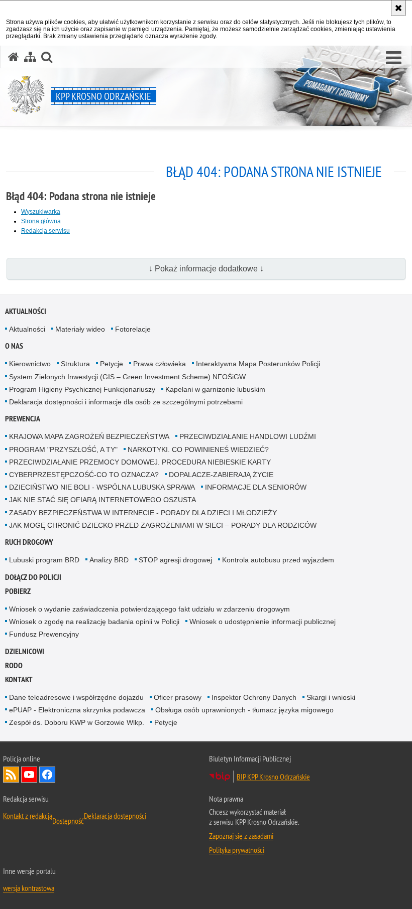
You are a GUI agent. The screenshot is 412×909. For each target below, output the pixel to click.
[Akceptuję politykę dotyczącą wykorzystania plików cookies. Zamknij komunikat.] (398, 8)
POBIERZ (18, 591)
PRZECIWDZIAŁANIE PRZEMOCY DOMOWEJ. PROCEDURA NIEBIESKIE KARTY (140, 462)
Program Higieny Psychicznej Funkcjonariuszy (82, 389)
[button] (393, 58)
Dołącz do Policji (33, 577)
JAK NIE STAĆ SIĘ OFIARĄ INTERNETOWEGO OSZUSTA (102, 500)
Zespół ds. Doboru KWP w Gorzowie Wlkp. (76, 722)
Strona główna (41, 221)
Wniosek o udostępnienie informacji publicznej (262, 622)
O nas (14, 346)
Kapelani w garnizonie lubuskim (215, 389)
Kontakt (19, 679)
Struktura (75, 364)
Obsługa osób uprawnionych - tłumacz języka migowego (244, 710)
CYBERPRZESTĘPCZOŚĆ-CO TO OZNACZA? (84, 475)
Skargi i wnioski (330, 697)
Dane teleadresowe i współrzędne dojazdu (76, 697)
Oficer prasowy (177, 697)
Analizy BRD (109, 560)
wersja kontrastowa (28, 888)
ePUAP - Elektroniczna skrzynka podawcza (77, 710)
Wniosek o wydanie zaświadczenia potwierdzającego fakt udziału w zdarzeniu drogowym (149, 609)
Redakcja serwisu (45, 230)
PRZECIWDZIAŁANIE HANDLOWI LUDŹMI (247, 436)
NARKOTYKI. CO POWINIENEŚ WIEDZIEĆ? (198, 449)
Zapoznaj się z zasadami (241, 836)
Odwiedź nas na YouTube (29, 775)
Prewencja (22, 418)
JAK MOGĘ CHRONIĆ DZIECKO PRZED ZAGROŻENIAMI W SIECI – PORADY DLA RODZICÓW (163, 525)
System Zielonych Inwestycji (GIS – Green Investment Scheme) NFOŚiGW (127, 377)
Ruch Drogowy (29, 542)
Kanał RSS (11, 775)
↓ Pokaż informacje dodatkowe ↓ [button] (206, 268)
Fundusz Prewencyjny (44, 634)
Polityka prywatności (236, 850)
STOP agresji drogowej (175, 560)
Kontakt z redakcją (43, 818)
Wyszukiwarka (40, 211)
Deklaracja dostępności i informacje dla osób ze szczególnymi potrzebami (126, 402)
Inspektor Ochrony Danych (254, 697)
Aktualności (25, 311)
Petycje (111, 364)
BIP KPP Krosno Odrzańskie (273, 777)
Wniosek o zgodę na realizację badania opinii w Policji (94, 622)
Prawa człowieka (159, 364)
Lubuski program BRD (44, 560)
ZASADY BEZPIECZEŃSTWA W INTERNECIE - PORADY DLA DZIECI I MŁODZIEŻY (143, 513)
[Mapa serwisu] (30, 57)
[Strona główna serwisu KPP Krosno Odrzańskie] (13, 57)
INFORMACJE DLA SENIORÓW (255, 487)
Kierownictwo (30, 364)
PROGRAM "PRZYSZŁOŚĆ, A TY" (63, 449)
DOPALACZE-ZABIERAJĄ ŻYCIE (221, 475)
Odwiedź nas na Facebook (47, 775)
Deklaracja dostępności (115, 816)
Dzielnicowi (24, 651)
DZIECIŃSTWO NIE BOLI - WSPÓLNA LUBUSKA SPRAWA (102, 487)
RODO (14, 665)
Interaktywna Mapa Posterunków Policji (258, 364)
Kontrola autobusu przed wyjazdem (278, 560)
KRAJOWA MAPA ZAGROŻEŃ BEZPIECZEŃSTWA (89, 436)
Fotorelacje (133, 329)
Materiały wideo (80, 329)
